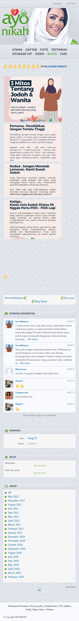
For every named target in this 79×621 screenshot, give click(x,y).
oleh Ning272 (58, 66)
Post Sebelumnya (14, 298)
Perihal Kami (51, 606)
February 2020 (16, 576)
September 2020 (17, 548)
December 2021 (16, 500)
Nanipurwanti (21, 392)
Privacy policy (36, 606)
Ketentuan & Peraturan (18, 606)
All (9, 492)
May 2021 (13, 516)
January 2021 (15, 532)
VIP (60, 606)
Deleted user (21, 369)
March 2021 (14, 524)
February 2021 (16, 528)
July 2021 (13, 508)
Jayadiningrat (22, 321)
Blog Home (41, 301)
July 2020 (13, 556)
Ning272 (19, 381)
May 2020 (13, 564)
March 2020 (14, 572)
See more (33, 339)
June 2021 (13, 512)
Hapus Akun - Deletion (43, 609)
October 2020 (15, 544)
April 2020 (14, 568)
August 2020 (15, 552)
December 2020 (16, 536)
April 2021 (14, 520)
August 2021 (15, 504)
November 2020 (16, 540)
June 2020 (13, 560)
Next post (69, 298)
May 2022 (13, 496)
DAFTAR (71, 3)
